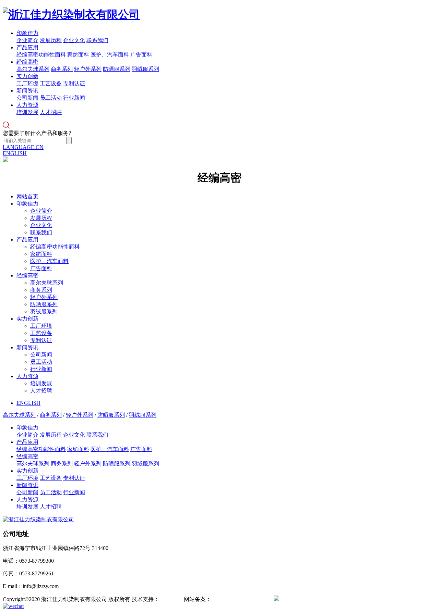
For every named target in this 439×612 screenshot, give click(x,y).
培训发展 (27, 112)
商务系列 (62, 69)
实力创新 (27, 76)
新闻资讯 (27, 90)
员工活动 (51, 98)
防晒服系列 (116, 69)
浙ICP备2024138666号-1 (239, 599)
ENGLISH (15, 153)
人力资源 (27, 105)
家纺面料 (78, 55)
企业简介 (27, 40)
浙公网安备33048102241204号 (315, 599)
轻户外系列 (88, 69)
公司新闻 (27, 98)
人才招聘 (51, 112)
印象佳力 (27, 33)
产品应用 (27, 47)
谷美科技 (170, 599)
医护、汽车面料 (110, 55)
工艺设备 (51, 83)
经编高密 (27, 62)
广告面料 (141, 55)
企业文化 (74, 40)
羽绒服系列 (145, 69)
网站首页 (27, 196)
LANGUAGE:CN (23, 147)
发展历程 (51, 40)
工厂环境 (27, 83)
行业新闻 (74, 98)
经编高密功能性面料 (41, 55)
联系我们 (97, 40)
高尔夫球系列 (32, 69)
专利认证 (74, 83)
